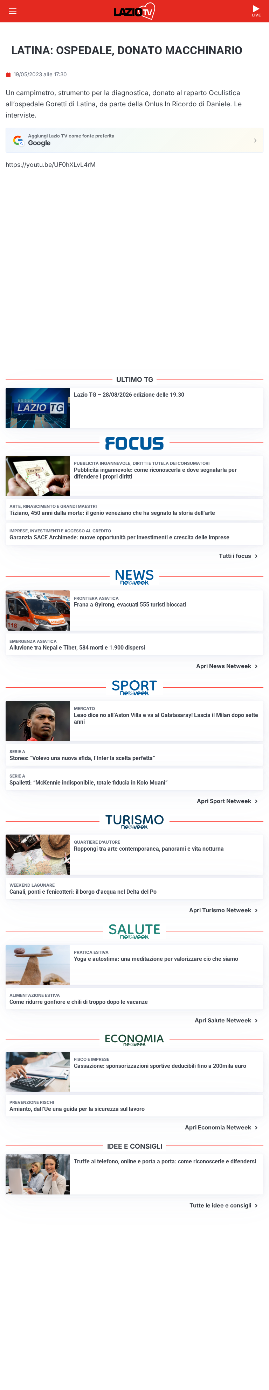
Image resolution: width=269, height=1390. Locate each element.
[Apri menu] (12, 11)
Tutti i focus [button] (235, 555)
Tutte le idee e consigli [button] (220, 1205)
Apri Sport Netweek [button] (224, 800)
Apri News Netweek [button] (223, 665)
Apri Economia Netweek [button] (218, 1127)
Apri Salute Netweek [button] (223, 1020)
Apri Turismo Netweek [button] (220, 910)
